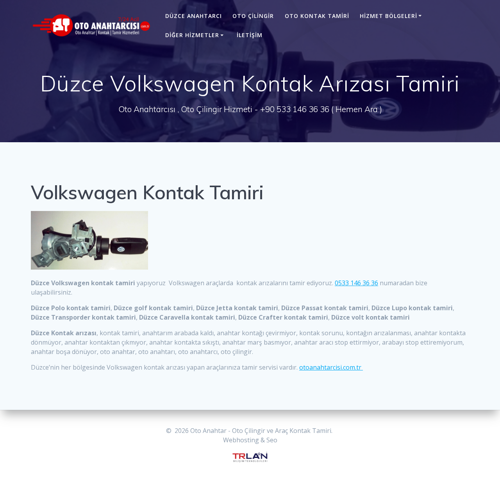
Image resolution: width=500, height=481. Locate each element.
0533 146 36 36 (356, 283)
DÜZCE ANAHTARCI (193, 16)
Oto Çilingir (253, 16)
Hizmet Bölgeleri (388, 16)
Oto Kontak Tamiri (317, 16)
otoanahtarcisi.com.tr (331, 367)
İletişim (249, 35)
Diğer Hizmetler (192, 35)
